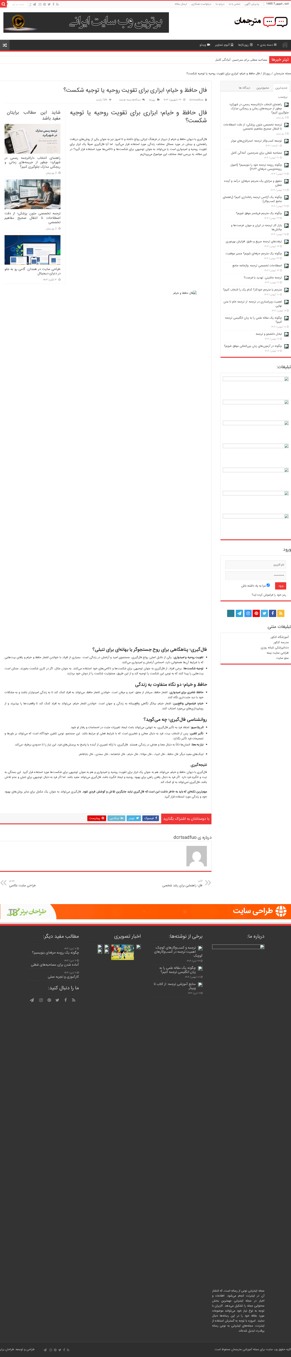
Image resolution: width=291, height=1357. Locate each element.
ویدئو (203, 44)
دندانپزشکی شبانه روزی (275, 647)
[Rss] (57, 4)
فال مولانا (145, 754)
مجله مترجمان (282, 73)
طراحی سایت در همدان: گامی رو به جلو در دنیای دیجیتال (32, 271)
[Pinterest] (44, 4)
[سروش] (30, 4)
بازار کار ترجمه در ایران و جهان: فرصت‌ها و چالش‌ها (256, 227)
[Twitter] (49, 4)
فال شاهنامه (117, 754)
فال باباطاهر (86, 754)
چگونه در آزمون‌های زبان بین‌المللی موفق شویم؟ (253, 346)
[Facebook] (53, 4)
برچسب (282, 97)
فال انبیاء (159, 754)
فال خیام (133, 754)
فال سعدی (101, 754)
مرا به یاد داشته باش (254, 585)
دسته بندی (266, 44)
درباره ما (220, 4)
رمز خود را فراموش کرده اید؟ (269, 594)
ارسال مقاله (181, 4)
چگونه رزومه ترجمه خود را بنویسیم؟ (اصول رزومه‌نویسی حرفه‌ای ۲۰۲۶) (256, 167)
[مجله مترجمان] (259, 24)
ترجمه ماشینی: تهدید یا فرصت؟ (263, 277)
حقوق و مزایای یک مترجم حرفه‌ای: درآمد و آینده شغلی (253, 183)
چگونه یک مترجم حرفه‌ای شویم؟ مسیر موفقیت (254, 253)
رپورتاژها (243, 44)
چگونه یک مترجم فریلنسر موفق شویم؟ (259, 213)
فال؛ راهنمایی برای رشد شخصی (182, 883)
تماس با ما (234, 4)
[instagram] (40, 4)
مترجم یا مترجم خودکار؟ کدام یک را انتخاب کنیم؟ (252, 289)
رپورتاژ (267, 73)
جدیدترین (281, 87)
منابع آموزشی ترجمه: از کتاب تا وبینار (175, 986)
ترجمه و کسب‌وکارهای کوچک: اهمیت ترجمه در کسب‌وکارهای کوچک (178, 952)
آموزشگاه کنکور (280, 637)
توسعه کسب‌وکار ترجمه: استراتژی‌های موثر (256, 140)
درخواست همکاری (201, 4)
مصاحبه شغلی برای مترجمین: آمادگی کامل (241, 59)
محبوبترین (262, 87)
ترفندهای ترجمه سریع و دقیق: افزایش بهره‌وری (254, 241)
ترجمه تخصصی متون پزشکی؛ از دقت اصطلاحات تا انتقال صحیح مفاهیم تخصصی (32, 218)
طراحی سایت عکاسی (22, 883)
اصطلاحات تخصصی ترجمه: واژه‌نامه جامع (257, 265)
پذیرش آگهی (252, 4)
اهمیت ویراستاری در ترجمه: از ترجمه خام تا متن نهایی (252, 303)
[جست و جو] (3, 4)
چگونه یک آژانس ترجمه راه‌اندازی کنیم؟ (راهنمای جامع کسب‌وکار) (252, 199)
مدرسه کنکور (281, 642)
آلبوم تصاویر (222, 44)
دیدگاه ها (244, 87)
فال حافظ (172, 754)
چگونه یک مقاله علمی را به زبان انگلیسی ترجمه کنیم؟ (253, 320)
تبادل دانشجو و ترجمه (269, 334)
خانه (285, 44)
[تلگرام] (34, 4)
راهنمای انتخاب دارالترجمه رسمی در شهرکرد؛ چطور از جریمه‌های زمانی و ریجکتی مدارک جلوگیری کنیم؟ (32, 162)
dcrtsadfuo (196, 100)
